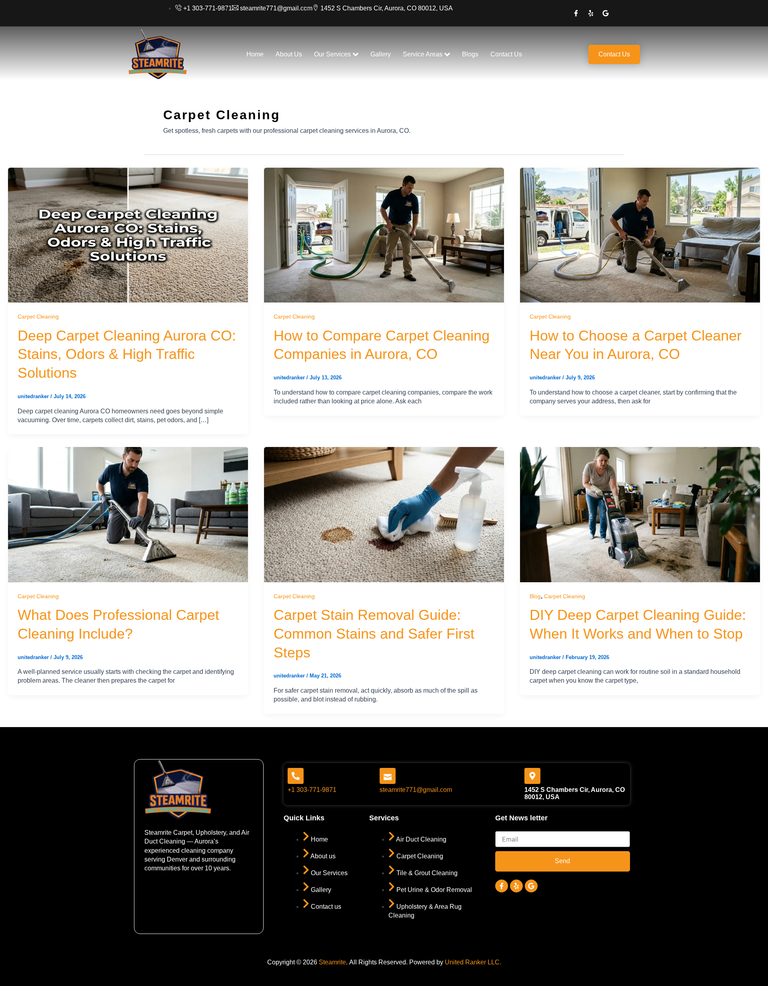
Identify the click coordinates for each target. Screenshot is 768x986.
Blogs (470, 54)
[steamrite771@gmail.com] (388, 776)
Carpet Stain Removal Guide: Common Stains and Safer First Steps (374, 634)
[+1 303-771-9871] (296, 776)
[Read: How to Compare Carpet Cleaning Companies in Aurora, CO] (384, 234)
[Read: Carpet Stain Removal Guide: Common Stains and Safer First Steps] (384, 514)
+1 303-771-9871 (312, 789)
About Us (289, 54)
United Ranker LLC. (473, 962)
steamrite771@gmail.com (416, 789)
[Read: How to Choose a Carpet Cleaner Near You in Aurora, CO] (640, 234)
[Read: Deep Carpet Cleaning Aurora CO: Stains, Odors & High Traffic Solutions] (128, 234)
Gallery (380, 54)
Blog (535, 596)
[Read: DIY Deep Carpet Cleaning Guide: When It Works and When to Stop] (640, 514)
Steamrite (332, 962)
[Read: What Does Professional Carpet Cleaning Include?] (128, 514)
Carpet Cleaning (38, 316)
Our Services (332, 54)
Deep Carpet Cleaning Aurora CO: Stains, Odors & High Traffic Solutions (127, 354)
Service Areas (422, 54)
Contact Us (506, 54)
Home (255, 54)
